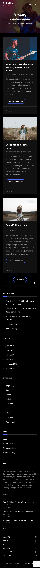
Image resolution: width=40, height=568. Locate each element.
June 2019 (10, 346)
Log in (5, 439)
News (8, 413)
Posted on (13, 74)
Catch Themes (31, 563)
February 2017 (11, 364)
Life (7, 408)
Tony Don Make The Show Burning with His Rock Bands (19, 67)
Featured (9, 403)
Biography (10, 385)
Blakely (8, 3)
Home (8, 23)
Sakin (31, 152)
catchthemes (16, 231)
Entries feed (8, 443)
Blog (7, 390)
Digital (8, 399)
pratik (31, 74)
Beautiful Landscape (16, 225)
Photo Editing (11, 328)
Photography (9, 111)
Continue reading (16, 102)
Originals (9, 417)
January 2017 (11, 368)
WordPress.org (9, 452)
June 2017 (10, 350)
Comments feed (9, 448)
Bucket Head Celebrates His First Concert (18, 520)
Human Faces (11, 324)
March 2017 (10, 359)
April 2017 (10, 355)
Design (8, 394)
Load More (20, 279)
